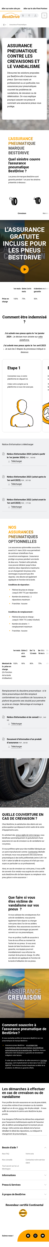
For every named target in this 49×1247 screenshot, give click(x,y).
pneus (21, 1108)
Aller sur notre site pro (11, 8)
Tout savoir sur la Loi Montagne (10, 1167)
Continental (33, 852)
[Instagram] (35, 1236)
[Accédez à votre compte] (35, 15)
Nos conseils (7, 1160)
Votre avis (30, 1154)
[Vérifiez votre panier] (23, 15)
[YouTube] (43, 1236)
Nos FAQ (5, 1154)
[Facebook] (28, 1236)
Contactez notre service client (35, 1161)
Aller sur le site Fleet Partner (35, 8)
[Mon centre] (29, 15)
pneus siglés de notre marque (28, 835)
